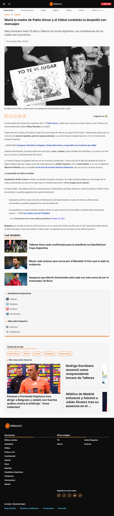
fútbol (26, 354)
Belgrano (56, 10)
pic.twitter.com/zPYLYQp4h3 (37, 213)
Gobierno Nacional (98, 10)
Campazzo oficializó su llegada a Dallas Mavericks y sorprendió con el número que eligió (56, 145)
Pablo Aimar (14, 354)
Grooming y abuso (27, 10)
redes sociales (65, 354)
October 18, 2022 (58, 219)
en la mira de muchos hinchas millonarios (54, 167)
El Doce (7, 15)
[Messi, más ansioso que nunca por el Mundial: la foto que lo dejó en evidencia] (15, 262)
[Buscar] (9, 4)
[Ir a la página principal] (55, 4)
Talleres (68, 10)
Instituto (81, 10)
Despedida (49, 354)
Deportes (17, 15)
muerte (37, 354)
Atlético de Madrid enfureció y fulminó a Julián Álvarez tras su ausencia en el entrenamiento (82, 402)
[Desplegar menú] (4, 4)
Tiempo (43, 10)
